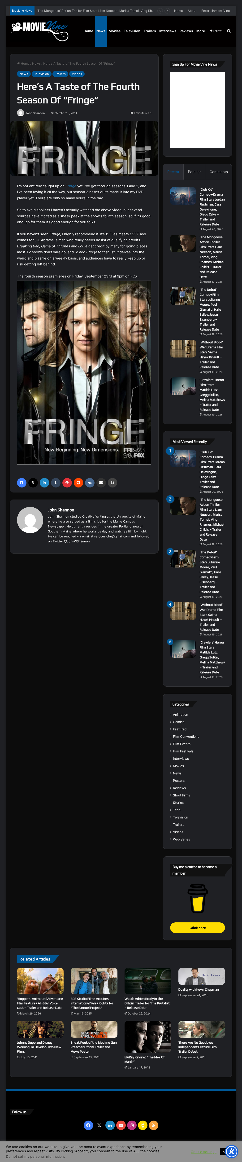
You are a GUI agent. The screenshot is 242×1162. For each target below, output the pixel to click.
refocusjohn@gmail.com (112, 536)
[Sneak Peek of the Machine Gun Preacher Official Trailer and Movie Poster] (94, 1029)
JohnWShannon (78, 541)
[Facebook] (21, 482)
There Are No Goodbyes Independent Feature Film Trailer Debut (197, 1047)
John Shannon (35, 113)
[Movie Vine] (39, 31)
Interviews (167, 31)
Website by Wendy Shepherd (107, 1147)
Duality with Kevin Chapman (198, 989)
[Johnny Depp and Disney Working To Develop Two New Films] (40, 1029)
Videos (77, 74)
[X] (33, 482)
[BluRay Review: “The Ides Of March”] (148, 1037)
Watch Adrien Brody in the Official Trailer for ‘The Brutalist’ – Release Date (147, 1003)
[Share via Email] (101, 482)
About (192, 11)
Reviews (186, 31)
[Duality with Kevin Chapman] (201, 976)
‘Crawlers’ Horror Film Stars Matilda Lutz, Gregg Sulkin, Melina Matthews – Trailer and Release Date (212, 394)
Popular (194, 172)
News (100, 31)
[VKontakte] (90, 482)
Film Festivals (183, 751)
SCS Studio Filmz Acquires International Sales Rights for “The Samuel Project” (92, 1003)
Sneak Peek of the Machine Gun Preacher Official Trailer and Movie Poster (94, 1047)
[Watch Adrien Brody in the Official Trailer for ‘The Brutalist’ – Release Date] (148, 981)
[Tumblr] (55, 482)
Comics (178, 722)
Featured (179, 729)
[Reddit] (78, 482)
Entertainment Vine (215, 11)
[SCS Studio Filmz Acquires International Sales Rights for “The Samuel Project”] (94, 981)
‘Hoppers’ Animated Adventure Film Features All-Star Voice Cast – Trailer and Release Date (40, 1003)
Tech (177, 810)
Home (178, 11)
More (200, 31)
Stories (178, 802)
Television (132, 31)
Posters (179, 780)
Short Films (181, 795)
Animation (180, 714)
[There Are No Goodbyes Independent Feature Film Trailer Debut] (201, 1029)
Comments (219, 172)
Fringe (70, 186)
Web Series (181, 839)
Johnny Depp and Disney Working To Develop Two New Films (39, 1047)
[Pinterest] (67, 482)
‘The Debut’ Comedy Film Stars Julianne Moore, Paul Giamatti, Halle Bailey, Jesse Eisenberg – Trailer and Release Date (210, 309)
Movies (115, 31)
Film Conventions (186, 736)
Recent (173, 172)
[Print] (112, 482)
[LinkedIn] (44, 482)
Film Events (181, 744)
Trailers (150, 31)
